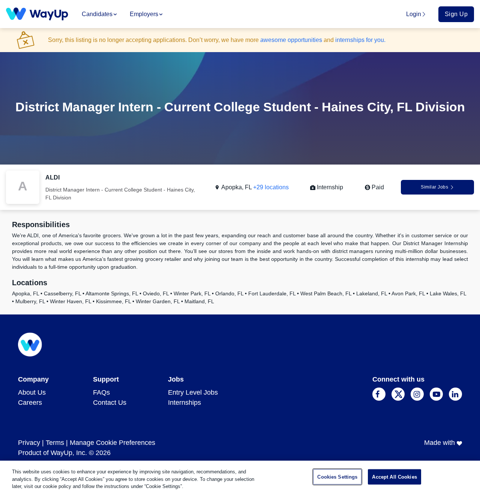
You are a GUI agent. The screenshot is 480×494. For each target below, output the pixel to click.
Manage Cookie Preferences (112, 442)
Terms (55, 442)
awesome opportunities (291, 40)
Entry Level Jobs (193, 392)
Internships (184, 402)
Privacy (29, 442)
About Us (32, 392)
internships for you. (360, 40)
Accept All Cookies (394, 476)
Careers (30, 402)
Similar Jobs (434, 187)
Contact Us (109, 402)
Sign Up (456, 14)
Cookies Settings (337, 476)
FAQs (101, 392)
